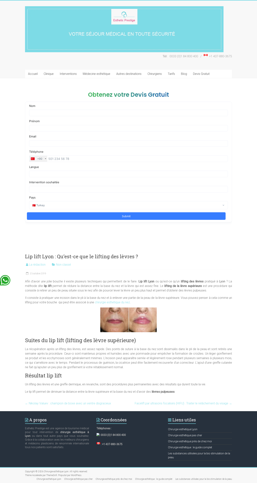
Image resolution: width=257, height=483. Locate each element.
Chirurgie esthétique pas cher (185, 435)
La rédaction (37, 264)
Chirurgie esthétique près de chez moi (190, 441)
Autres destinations (128, 74)
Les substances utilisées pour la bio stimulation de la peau (203, 479)
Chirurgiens (155, 74)
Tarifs (171, 74)
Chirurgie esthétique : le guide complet (190, 447)
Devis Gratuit (201, 74)
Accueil (33, 74)
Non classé (63, 264)
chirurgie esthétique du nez (112, 302)
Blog (184, 74)
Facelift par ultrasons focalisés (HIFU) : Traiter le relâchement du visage (183, 403)
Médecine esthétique (96, 74)
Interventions (68, 74)
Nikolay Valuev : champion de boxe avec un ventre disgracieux (68, 403)
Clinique (49, 74)
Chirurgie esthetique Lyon (182, 429)
